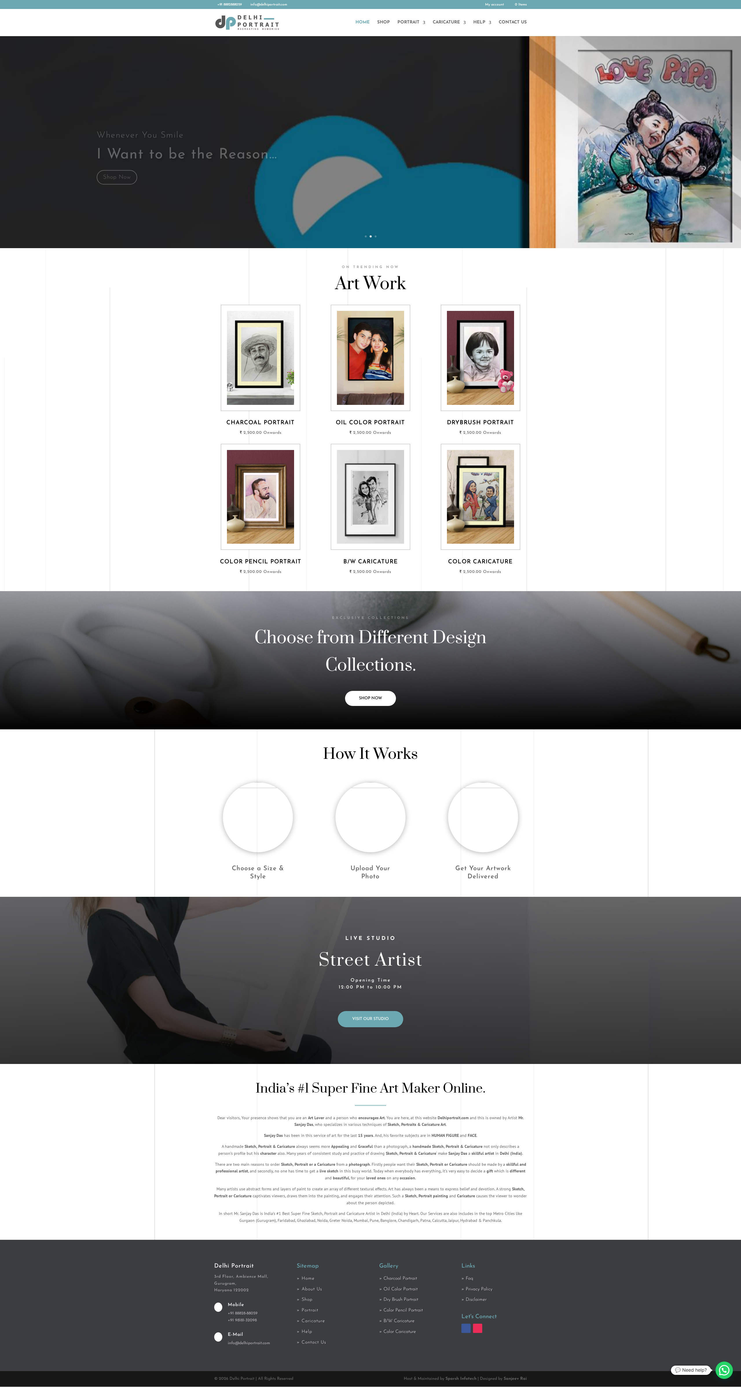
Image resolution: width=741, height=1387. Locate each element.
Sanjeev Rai (515, 1379)
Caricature (446, 23)
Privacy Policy (479, 1289)
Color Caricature (400, 1331)
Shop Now (117, 162)
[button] (724, 1370)
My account (494, 4)
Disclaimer (476, 1299)
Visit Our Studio (370, 1019)
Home (362, 23)
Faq (469, 1278)
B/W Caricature (399, 1321)
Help (479, 23)
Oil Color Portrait (401, 1289)
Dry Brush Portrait (401, 1299)
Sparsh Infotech (460, 1379)
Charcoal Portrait (400, 1278)
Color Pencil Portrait (403, 1310)
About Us (312, 1289)
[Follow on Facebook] (466, 1328)
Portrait (408, 23)
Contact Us (513, 23)
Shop (383, 23)
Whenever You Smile (140, 120)
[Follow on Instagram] (477, 1328)
